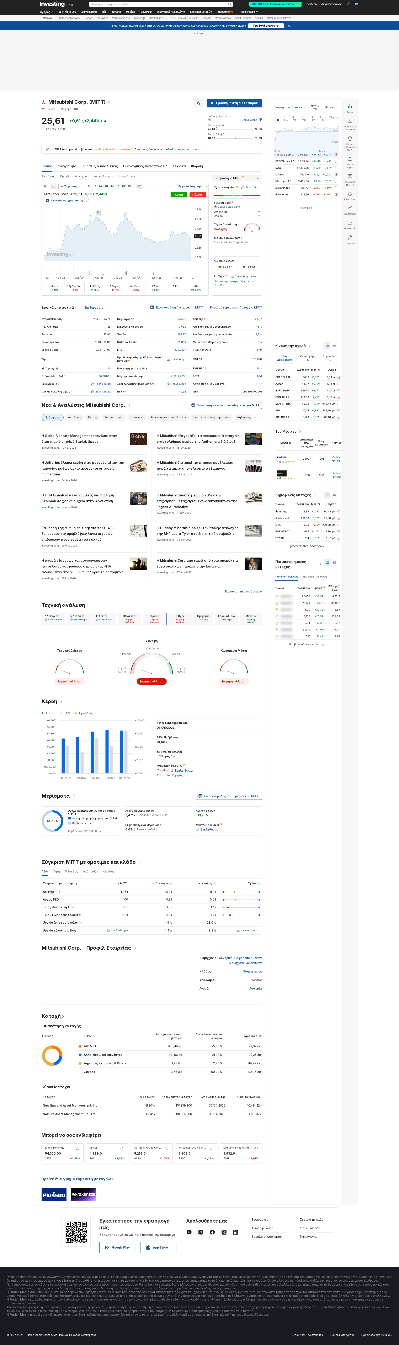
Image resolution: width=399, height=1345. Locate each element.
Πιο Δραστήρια (284, 358)
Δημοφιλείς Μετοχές (293, 495)
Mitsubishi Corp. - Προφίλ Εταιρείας (86, 948)
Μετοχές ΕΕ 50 (285, 181)
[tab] (53, 619)
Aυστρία (255, 988)
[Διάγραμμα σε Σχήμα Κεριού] (45, 186)
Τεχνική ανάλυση (63, 605)
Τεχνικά (179, 166)
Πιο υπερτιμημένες (315, 576)
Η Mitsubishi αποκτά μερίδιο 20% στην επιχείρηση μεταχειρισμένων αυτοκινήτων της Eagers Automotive (197, 501)
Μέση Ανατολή (223, 18)
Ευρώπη (206, 18)
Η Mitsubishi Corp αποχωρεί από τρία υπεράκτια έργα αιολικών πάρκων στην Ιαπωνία (197, 563)
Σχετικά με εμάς (311, 1219)
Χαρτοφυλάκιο (262, 1228)
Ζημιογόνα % (329, 358)
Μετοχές (331, 107)
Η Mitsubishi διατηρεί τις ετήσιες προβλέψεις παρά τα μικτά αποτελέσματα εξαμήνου (195, 465)
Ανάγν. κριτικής (336, 458)
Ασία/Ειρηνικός (242, 18)
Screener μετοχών (201, 11)
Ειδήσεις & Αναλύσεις (99, 166)
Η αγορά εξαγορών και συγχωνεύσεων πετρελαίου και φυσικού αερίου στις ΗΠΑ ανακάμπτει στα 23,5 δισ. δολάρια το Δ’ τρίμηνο (82, 566)
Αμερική (193, 18)
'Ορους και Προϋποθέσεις (308, 1334)
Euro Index (281, 194)
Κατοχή (51, 1016)
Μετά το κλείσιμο (121, 18)
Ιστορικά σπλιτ (126, 176)
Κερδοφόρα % (308, 358)
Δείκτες (300, 107)
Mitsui (93, 1147)
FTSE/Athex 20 (284, 161)
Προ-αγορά (102, 18)
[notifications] (348, 4)
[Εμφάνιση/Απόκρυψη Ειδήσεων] (139, 186)
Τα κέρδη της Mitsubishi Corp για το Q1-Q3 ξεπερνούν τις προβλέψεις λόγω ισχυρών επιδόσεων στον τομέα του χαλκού (77, 534)
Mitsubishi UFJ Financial (193, 1147)
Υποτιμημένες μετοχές (278, 18)
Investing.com (50, 507)
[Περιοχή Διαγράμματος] (53, 186)
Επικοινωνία (308, 1236)
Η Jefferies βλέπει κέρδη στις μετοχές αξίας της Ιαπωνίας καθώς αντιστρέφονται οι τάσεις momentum (83, 468)
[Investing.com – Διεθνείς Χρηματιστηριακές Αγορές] (56, 4)
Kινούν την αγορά (290, 346)
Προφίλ (65, 176)
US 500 (279, 174)
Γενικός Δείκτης (285, 154)
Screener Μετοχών (69, 18)
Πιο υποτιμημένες (286, 576)
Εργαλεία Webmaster (267, 1236)
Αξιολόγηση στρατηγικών (183, 149)
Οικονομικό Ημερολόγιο (171, 11)
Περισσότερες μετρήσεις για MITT (236, 307)
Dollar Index (282, 187)
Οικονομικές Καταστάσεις (145, 166)
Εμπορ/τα (315, 107)
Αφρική (259, 18)
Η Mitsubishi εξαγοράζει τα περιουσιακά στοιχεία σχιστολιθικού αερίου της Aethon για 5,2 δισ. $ (198, 439)
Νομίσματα (282, 107)
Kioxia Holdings (54, 1147)
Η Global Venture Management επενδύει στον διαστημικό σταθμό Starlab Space (79, 439)
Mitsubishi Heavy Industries (240, 1147)
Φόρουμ (197, 166)
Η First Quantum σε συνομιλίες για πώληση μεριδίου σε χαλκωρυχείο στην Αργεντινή (78, 498)
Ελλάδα (88, 18)
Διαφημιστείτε (310, 1228)
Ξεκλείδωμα (249, 119)
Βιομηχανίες (252, 971)
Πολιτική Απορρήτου (342, 1334)
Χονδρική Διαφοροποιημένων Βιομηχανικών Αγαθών (240, 960)
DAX (278, 167)
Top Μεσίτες (286, 431)
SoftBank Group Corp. (147, 1147)
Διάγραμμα (66, 166)
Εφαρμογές (260, 1219)
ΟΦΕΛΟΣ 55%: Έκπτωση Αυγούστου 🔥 (275, 4)
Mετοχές (47, 18)
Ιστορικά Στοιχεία (102, 176)
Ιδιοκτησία (81, 176)
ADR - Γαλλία (178, 18)
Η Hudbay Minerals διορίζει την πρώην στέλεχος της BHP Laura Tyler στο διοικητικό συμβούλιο (198, 531)
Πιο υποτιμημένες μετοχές (290, 564)
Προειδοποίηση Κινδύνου (376, 1334)
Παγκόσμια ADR (158, 18)
